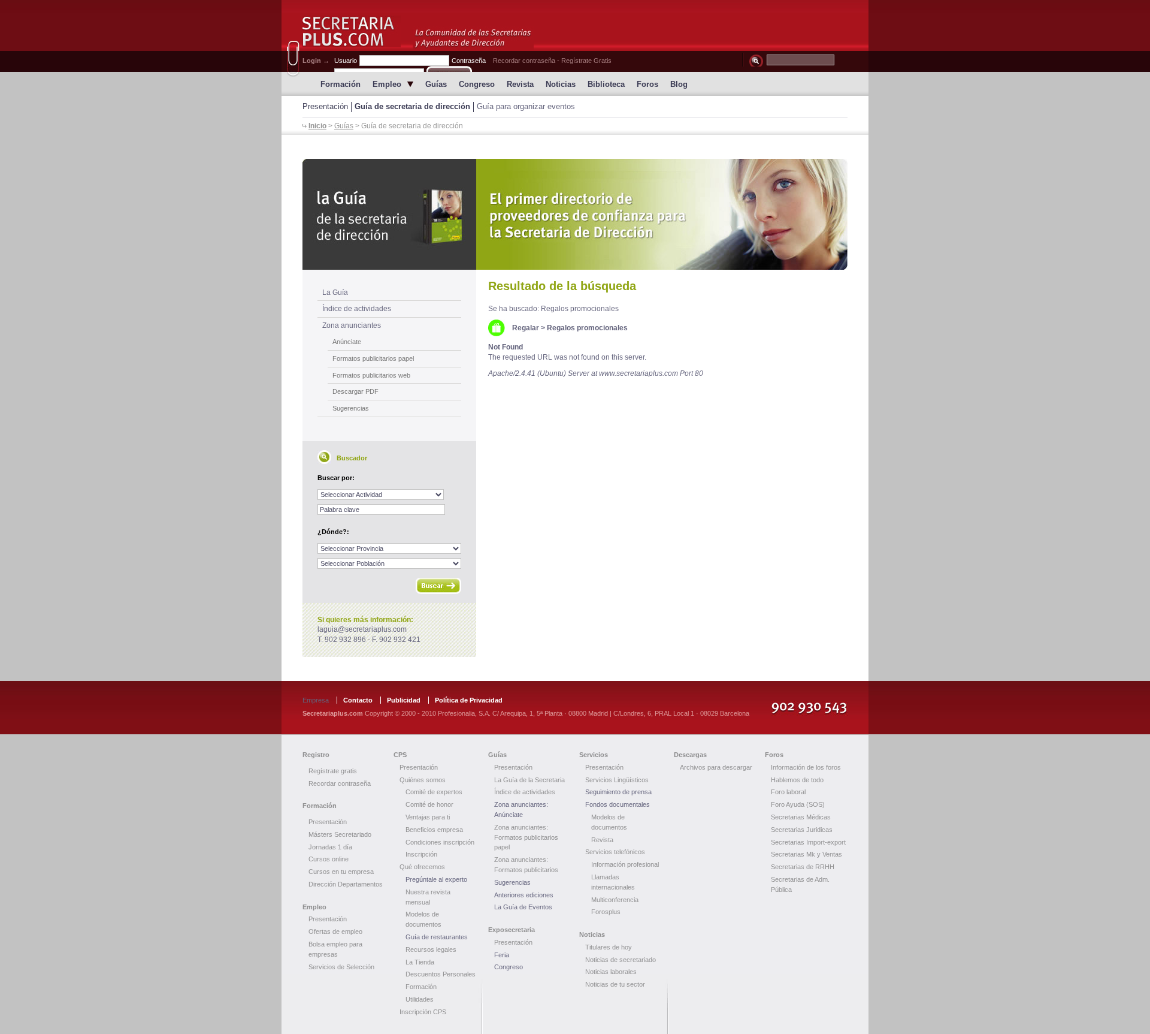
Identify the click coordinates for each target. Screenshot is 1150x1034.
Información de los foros (806, 767)
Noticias (561, 84)
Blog (679, 84)
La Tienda (419, 962)
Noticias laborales (611, 971)
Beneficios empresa (434, 829)
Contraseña (469, 60)
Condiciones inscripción (439, 842)
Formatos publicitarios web (371, 375)
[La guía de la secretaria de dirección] (575, 214)
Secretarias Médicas (801, 817)
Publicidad (403, 700)
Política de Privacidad (469, 700)
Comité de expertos (433, 791)
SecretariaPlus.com (351, 31)
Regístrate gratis (332, 770)
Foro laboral (788, 791)
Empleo (387, 84)
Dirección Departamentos (345, 884)
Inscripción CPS (423, 1011)
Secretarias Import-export (808, 842)
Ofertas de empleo (335, 931)
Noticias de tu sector (615, 984)
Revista (520, 84)
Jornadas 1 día (330, 847)
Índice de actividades (356, 309)
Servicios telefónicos (615, 851)
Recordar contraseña (524, 60)
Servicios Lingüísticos (617, 779)
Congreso (477, 84)
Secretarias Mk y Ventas (806, 854)
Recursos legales (430, 949)
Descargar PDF (355, 391)
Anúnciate (346, 341)
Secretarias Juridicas (802, 829)
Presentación (325, 106)
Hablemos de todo (797, 779)
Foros (647, 84)
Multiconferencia (614, 899)
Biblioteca (606, 84)
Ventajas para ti (427, 817)
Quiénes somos (423, 779)
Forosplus (606, 911)
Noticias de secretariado (620, 959)
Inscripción (421, 854)
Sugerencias (350, 408)
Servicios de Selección (341, 966)
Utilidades (419, 999)
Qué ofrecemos (422, 866)
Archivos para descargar (716, 767)
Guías (436, 84)
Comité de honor (429, 804)
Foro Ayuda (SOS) (798, 804)
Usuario (345, 60)
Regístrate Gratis (586, 60)
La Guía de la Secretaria (529, 779)
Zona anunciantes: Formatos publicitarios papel (526, 837)
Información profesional (625, 864)
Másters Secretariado (339, 834)
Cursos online (328, 859)
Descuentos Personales (440, 974)
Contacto (358, 700)
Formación (340, 84)
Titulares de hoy (608, 947)
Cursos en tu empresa (341, 871)
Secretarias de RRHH (802, 866)
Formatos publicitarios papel (373, 358)
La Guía (335, 292)
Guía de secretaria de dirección (412, 106)
